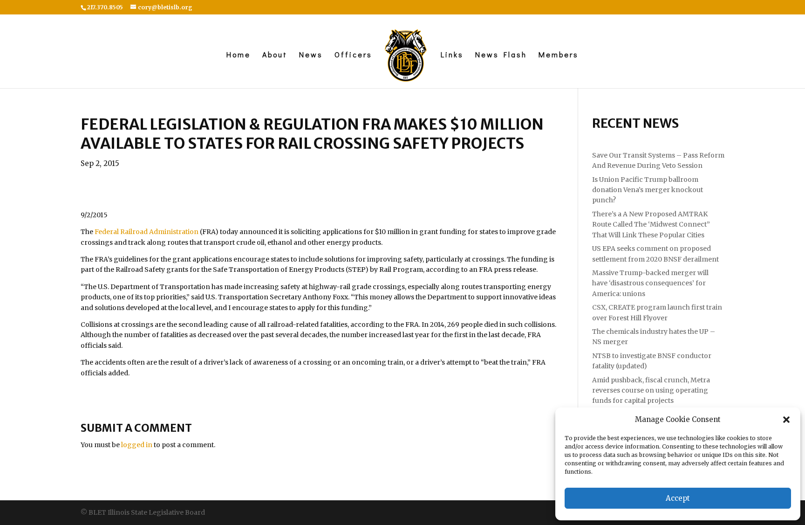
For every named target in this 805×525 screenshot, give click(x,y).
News (311, 55)
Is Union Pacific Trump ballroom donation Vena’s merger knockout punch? (647, 190)
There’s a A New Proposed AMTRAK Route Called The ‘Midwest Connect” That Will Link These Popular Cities (651, 224)
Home (238, 55)
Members (559, 55)
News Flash (501, 55)
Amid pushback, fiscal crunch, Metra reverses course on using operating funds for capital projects (651, 390)
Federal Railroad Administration (146, 232)
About (274, 55)
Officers (353, 55)
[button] (786, 419)
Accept (678, 498)
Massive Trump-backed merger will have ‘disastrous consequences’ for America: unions (650, 283)
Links (452, 55)
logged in (136, 445)
